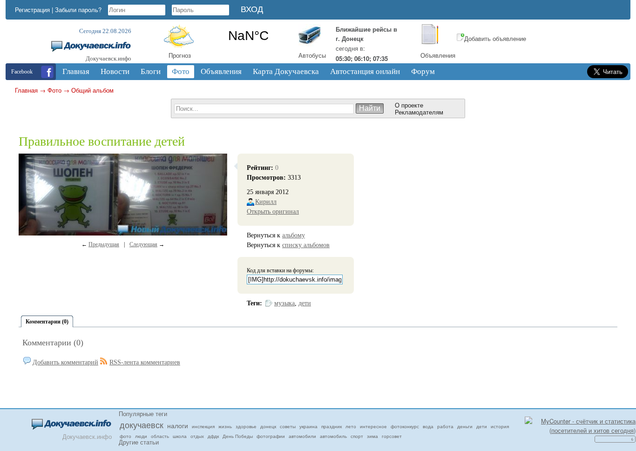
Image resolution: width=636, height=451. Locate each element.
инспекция (203, 426)
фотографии (271, 436)
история (500, 426)
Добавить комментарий (65, 362)
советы (288, 426)
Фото (54, 90)
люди (141, 436)
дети (304, 303)
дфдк (213, 436)
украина (308, 426)
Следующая (143, 244)
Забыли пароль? (78, 9)
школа (180, 436)
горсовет (392, 436)
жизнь (225, 426)
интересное (373, 426)
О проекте (409, 105)
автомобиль (333, 436)
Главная (26, 90)
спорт (357, 436)
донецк (268, 426)
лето (350, 426)
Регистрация (32, 9)
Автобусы (312, 55)
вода (428, 426)
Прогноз (180, 55)
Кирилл (266, 201)
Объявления (437, 55)
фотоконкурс (405, 426)
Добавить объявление (495, 38)
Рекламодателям (419, 112)
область (160, 436)
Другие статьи (139, 442)
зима (372, 436)
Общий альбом (92, 90)
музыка (284, 303)
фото (125, 436)
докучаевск (141, 424)
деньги (465, 426)
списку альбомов (306, 245)
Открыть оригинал (273, 211)
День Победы (238, 436)
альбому (293, 235)
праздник (331, 426)
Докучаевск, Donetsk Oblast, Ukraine (248, 35)
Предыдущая (103, 244)
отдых (197, 436)
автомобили (302, 436)
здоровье (246, 426)
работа (445, 426)
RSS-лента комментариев (144, 362)
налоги (177, 425)
